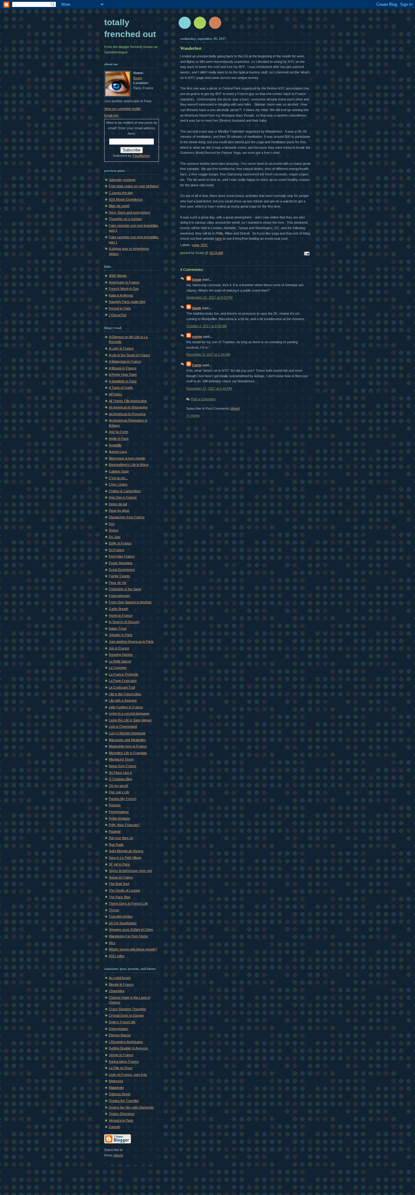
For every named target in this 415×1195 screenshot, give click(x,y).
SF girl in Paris (119, 864)
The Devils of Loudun (124, 890)
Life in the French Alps (125, 694)
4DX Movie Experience (125, 199)
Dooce (113, 530)
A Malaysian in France (125, 361)
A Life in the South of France (129, 355)
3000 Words (118, 275)
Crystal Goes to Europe (126, 1015)
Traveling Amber (121, 916)
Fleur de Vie (117, 582)
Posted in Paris (120, 308)
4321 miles (117, 956)
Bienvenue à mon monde (127, 458)
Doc (112, 524)
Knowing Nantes (121, 654)
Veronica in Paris (121, 1120)
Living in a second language (129, 713)
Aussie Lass (118, 451)
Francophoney (119, 596)
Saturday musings (122, 179)
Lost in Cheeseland (123, 726)
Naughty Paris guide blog (127, 301)
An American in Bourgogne (128, 407)
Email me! (111, 115)
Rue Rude (116, 844)
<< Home (193, 415)
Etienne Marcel (120, 1035)
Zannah (114, 1127)
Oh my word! (118, 785)
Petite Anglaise (119, 818)
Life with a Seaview (123, 700)
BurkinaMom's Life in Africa (128, 464)
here (218, 238)
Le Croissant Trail (122, 687)
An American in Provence (127, 414)
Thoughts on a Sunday (125, 219)
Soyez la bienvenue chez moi (130, 870)
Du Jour (115, 537)
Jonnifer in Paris (120, 635)
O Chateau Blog (120, 779)
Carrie (196, 365)
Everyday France (122, 556)
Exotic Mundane (120, 563)
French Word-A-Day (124, 288)
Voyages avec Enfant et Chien (131, 929)
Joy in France (119, 648)
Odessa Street (119, 1094)
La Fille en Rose (120, 1068)
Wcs (112, 943)
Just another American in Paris (131, 641)
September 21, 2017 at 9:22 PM (209, 297)
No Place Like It (120, 772)
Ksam (137, 78)
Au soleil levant (120, 978)
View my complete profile (122, 108)
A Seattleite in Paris (123, 381)
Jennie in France (121, 1055)
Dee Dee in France (123, 497)
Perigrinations (119, 812)
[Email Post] (306, 254)
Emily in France (120, 543)
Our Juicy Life (119, 792)
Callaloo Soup (119, 471)
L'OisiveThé (117, 315)
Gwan (196, 279)
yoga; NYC (200, 245)
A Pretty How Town (123, 374)
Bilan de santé (119, 206)
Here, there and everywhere (129, 212)
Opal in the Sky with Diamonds (131, 1107)
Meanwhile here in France (128, 746)
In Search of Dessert (124, 622)
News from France (122, 766)
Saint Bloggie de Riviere (126, 851)
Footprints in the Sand (125, 589)
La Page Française (123, 680)
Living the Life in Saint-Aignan (130, 720)
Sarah (196, 308)
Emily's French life (122, 1022)
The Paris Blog (119, 897)
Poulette (115, 831)
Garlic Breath (118, 609)
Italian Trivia (117, 628)
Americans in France (124, 282)
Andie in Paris (119, 438)
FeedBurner (141, 155)
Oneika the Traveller (124, 1100)
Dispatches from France (127, 517)
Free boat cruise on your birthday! (134, 186)
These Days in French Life (128, 903)
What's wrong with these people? (133, 949)
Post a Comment (203, 399)
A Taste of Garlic (121, 387)
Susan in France (121, 877)
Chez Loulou (118, 484)
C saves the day (121, 193)
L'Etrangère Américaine (126, 1042)
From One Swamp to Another (130, 602)
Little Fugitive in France (126, 707)
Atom (235, 408)
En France (116, 550)
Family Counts (119, 576)
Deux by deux (119, 510)
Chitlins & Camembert (125, 491)
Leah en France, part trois (128, 1074)
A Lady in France (121, 348)
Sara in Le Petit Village (125, 857)
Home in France (120, 615)
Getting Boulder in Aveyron (128, 1048)
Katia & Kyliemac (121, 295)
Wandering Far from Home (128, 936)
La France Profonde (123, 674)
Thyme (114, 910)
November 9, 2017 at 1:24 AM (208, 354)
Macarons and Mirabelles (127, 740)
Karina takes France (124, 1061)
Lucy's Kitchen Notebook (127, 733)
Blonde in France (121, 984)
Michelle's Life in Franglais (128, 753)
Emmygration (118, 1029)
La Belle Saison (120, 661)
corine (197, 336)
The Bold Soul (119, 883)
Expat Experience (122, 569)
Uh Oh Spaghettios (123, 923)
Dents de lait (118, 504)
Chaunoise (117, 991)
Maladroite (116, 1087)
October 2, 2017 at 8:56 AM (206, 326)
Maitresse (116, 1081)
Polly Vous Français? (124, 825)
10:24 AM (216, 253)
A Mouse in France (122, 368)
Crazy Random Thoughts (127, 1009)
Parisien (115, 805)
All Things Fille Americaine (128, 401)
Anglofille (115, 445)
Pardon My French (122, 799)
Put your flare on (121, 838)
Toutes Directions (122, 1113)
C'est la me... (118, 478)
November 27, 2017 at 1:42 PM (209, 388)
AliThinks (115, 394)
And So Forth (118, 432)
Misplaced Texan (121, 759)
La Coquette (118, 667)
